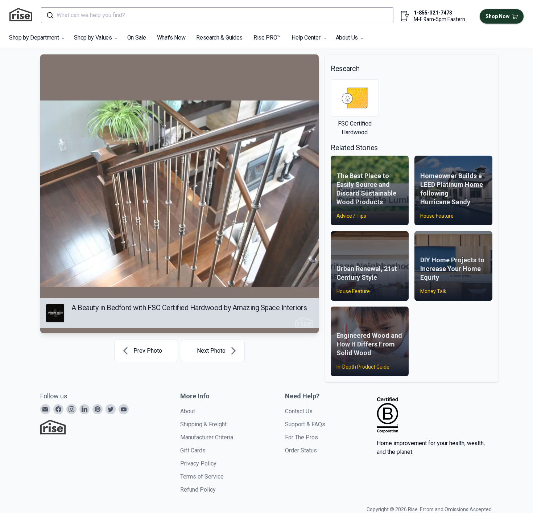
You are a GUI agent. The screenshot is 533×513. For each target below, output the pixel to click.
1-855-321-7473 (433, 13)
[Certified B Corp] (387, 415)
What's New (171, 37)
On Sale (136, 37)
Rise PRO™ (267, 37)
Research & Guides (219, 37)
